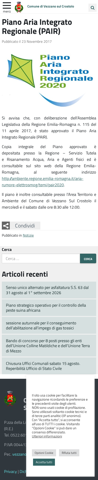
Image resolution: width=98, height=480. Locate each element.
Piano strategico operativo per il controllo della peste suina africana (46, 307)
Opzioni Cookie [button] (44, 453)
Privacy (10, 471)
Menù (7, 11)
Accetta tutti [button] (44, 462)
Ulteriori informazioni (47, 436)
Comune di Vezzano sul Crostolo (50, 6)
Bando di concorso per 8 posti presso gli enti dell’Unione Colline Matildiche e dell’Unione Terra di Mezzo (48, 346)
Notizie (28, 235)
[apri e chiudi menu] (6, 5)
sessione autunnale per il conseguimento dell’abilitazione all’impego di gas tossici (41, 325)
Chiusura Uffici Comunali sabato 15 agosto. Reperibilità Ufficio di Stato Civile (43, 366)
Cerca (7, 249)
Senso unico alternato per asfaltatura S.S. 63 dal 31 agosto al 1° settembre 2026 (47, 290)
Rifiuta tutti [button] (69, 453)
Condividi (25, 225)
